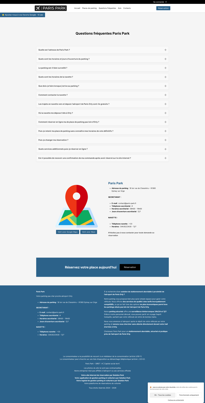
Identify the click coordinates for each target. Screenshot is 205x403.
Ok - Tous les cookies (162, 395)
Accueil (77, 8)
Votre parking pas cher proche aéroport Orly (54, 296)
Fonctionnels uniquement (189, 395)
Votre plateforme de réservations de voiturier (102, 383)
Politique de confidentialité (176, 400)
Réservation (163, 8)
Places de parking (89, 8)
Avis (119, 8)
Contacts (127, 8)
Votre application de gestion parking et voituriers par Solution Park (102, 378)
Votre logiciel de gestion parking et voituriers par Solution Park (102, 381)
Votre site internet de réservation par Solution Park (102, 375)
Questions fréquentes (107, 8)
